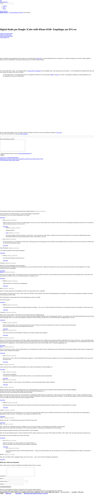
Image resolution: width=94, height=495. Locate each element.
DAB (57, 74)
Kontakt (5, 6)
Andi (7, 232)
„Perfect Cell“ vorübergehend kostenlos (9, 157)
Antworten (2, 217)
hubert (1, 346)
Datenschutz (18, 493)
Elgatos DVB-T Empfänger (34, 71)
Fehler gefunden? (24, 134)
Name (2, 478)
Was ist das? (59, 132)
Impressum (8, 493)
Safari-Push (27, 493)
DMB (51, 74)
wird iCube (38, 58)
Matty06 (2, 272)
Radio (13, 160)
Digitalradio (5, 160)
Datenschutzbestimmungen (24, 153)
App (4, 7)
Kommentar (3, 476)
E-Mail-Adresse (4, 481)
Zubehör (17, 160)
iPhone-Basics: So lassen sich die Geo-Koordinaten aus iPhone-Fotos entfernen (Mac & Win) (21, 158)
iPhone (10, 160)
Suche (4, 8)
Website (2, 484)
